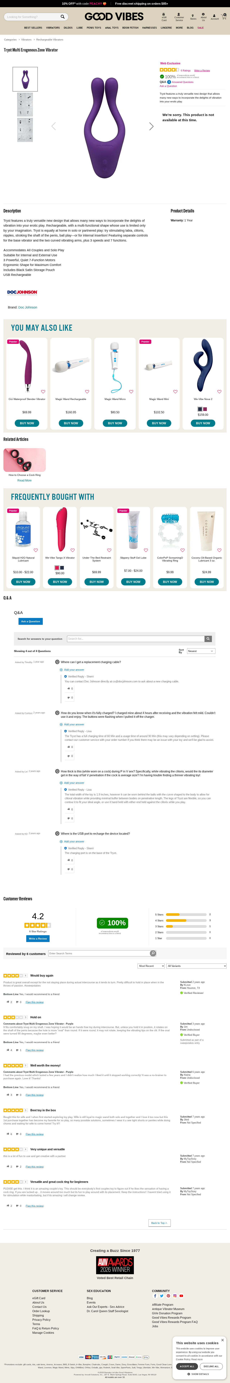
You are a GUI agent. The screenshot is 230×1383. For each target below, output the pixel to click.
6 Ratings (186, 70)
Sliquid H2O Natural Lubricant (23, 559)
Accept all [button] (187, 1366)
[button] (151, 126)
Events (91, 1302)
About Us (38, 1302)
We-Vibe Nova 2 (203, 399)
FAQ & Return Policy (45, 1328)
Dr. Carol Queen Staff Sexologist (107, 1311)
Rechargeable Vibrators (49, 39)
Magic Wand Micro (115, 399)
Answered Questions (183, 82)
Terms (36, 1324)
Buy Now (27, 423)
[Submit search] (208, 639)
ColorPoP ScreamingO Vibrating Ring (170, 559)
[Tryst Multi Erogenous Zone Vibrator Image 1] (102, 126)
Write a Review (202, 70)
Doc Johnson (27, 307)
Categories (10, 39)
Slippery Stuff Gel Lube (133, 557)
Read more (197, 1359)
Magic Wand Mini (159, 399)
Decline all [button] (211, 1366)
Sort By (181, 651)
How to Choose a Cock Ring (25, 475)
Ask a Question (168, 86)
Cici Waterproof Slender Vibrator (27, 399)
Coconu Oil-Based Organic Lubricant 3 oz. (207, 559)
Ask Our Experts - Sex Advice (105, 1307)
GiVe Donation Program (167, 1313)
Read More (24, 480)
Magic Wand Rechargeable (71, 399)
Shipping (38, 1315)
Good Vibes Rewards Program (171, 1317)
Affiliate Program (162, 1304)
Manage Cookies (43, 1332)
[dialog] (199, 1357)
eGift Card (38, 1298)
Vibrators (26, 39)
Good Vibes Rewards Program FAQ (175, 1322)
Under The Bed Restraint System (96, 559)
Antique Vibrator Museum (168, 1309)
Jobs (155, 1326)
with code (84, 3)
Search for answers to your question (40, 638)
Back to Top (158, 1223)
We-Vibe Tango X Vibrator (60, 557)
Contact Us (39, 1307)
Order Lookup (41, 1311)
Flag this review (34, 1002)
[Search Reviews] (153, 953)
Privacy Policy (41, 1319)
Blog (90, 1298)
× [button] (222, 1340)
